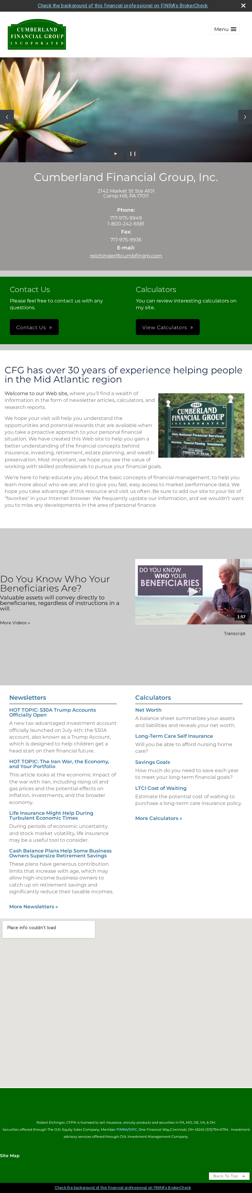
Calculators (153, 697)
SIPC (133, 1129)
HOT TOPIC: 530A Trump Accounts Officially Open (52, 712)
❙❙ (133, 153)
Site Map (10, 1155)
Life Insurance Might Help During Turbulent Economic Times (51, 815)
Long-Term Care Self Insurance (174, 736)
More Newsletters (33, 907)
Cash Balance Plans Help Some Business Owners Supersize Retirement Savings (60, 853)
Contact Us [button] (31, 327)
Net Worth (148, 710)
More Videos (15, 623)
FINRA (122, 1129)
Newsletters (27, 697)
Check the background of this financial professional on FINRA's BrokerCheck (123, 6)
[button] (225, 29)
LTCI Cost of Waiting (161, 788)
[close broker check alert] (243, 5)
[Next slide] (245, 117)
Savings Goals (152, 762)
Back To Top (226, 1176)
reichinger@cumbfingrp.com (126, 256)
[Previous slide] (7, 117)
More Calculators (158, 818)
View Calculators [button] (164, 327)
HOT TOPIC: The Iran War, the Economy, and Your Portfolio (59, 764)
